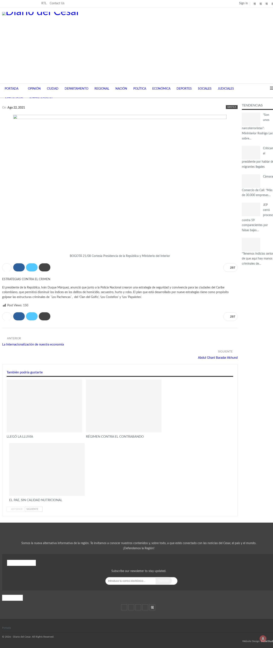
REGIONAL (101, 88)
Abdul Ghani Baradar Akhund (218, 357)
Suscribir (163, 580)
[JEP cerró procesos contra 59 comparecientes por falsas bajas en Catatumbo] (251, 209)
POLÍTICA (139, 88)
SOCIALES (205, 88)
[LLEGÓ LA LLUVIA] (44, 406)
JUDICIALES (226, 88)
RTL (43, 3)
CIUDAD (52, 88)
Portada (6, 627)
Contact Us (57, 3)
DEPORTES (184, 88)
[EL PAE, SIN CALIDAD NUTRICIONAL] (47, 469)
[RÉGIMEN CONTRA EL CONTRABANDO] (123, 406)
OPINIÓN (34, 88)
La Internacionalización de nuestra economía (33, 344)
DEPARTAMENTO (76, 88)
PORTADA (11, 88)
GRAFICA (231, 107)
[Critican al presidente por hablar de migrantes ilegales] (251, 153)
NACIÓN (121, 88)
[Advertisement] (139, 47)
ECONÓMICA (161, 88)
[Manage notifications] (263, 638)
